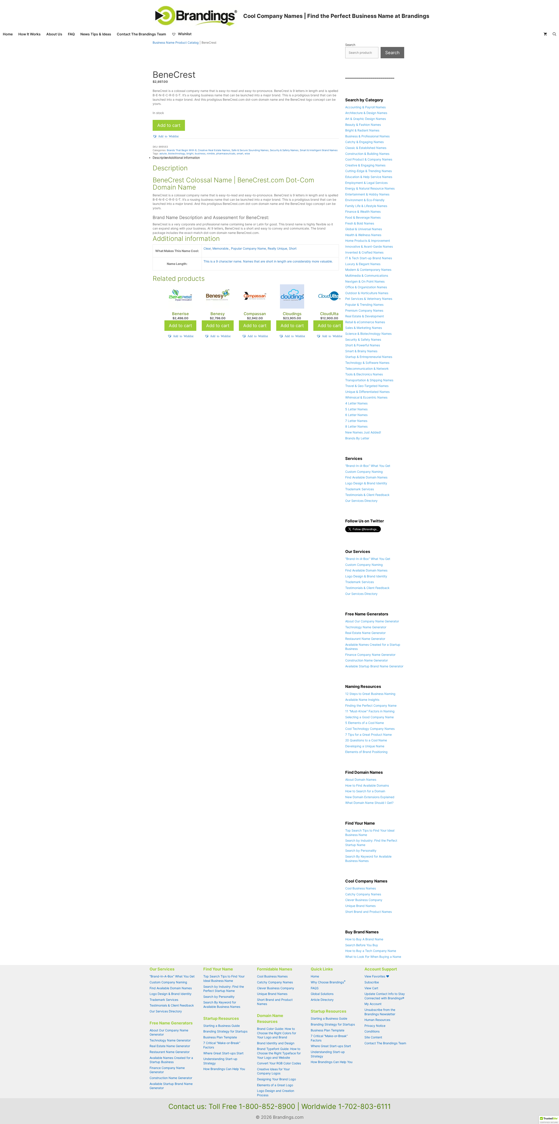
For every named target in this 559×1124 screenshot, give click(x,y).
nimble (211, 153)
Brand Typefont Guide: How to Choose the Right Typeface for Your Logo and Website (279, 1053)
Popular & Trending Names (364, 304)
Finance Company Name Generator (370, 654)
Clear (207, 248)
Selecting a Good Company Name (369, 717)
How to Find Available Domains (367, 785)
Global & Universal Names (363, 229)
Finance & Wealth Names (363, 211)
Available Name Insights (362, 699)
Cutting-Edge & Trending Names (368, 171)
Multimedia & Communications (366, 275)
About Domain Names (360, 779)
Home (8, 34)
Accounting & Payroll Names (365, 107)
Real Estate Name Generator (365, 633)
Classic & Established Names (365, 148)
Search (350, 45)
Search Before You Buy (361, 945)
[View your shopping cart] (545, 34)
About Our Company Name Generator (372, 621)
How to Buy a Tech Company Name (370, 951)
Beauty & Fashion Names (363, 124)
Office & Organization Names (366, 287)
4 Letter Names (356, 403)
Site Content (373, 1037)
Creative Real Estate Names (214, 150)
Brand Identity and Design (275, 1043)
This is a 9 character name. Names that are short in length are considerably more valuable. (268, 261)
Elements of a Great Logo (275, 1085)
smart (240, 153)
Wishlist (184, 34)
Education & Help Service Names (368, 177)
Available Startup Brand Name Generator (374, 666)
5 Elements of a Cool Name (364, 723)
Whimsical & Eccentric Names (366, 397)
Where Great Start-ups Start (223, 1053)
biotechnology (176, 153)
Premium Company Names (364, 310)
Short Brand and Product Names (368, 911)
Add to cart (168, 125)
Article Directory (322, 999)
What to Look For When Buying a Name (373, 956)
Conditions (372, 1031)
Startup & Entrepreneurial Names (368, 357)
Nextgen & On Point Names (365, 281)
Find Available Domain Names (366, 477)
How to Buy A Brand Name (364, 939)
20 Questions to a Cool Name (366, 740)
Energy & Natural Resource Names (370, 188)
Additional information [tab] (184, 157)
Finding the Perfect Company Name (371, 705)
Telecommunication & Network (367, 368)
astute (163, 153)
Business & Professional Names (367, 136)
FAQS (315, 988)
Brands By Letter (357, 438)
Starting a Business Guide (221, 1025)
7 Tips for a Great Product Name (368, 734)
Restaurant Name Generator (365, 639)
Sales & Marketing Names (363, 328)
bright (189, 153)
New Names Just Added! (363, 432)
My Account (372, 1004)
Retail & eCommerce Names (365, 322)
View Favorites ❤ (376, 976)
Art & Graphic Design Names (365, 119)
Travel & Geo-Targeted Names (366, 386)
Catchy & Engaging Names (364, 142)
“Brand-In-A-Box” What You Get (367, 466)
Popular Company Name (248, 248)
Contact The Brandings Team (141, 34)
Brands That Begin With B (182, 150)
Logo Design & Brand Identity (366, 483)
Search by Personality (360, 850)
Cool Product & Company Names (368, 159)
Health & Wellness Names (363, 235)
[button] (166, 136)
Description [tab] (161, 157)
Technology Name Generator (365, 627)
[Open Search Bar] (554, 34)
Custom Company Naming (364, 471)
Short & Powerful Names (362, 345)
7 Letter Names (356, 421)
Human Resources (377, 1020)
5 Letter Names (356, 409)
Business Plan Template (220, 1037)
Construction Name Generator (366, 660)
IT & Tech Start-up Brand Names (368, 258)
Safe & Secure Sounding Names (250, 150)
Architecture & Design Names (366, 113)
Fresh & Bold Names (359, 223)
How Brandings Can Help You (224, 1069)
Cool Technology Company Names (370, 728)
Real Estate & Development (364, 316)
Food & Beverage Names (363, 217)
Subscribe (371, 982)
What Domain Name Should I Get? (369, 803)
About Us (54, 34)
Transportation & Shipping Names (369, 380)
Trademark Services (359, 489)
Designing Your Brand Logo (276, 1079)
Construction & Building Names (367, 153)
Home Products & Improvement (367, 240)
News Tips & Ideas (95, 34)
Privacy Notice (374, 1025)
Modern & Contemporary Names (368, 269)
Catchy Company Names (363, 894)
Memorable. (220, 248)
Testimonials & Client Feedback (367, 495)
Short (293, 248)
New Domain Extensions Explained (369, 797)
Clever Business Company (363, 900)
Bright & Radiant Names (362, 130)
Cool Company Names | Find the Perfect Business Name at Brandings (336, 16)
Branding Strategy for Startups (225, 1031)
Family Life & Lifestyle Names (366, 206)
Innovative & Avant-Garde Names (369, 246)
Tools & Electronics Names (364, 374)
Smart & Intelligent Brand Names (319, 150)
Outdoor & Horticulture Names (366, 293)
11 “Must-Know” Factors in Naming (370, 711)
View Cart (371, 988)
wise (247, 153)
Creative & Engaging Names (365, 165)
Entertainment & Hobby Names (367, 194)
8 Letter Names (356, 426)
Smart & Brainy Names (361, 351)
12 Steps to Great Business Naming (370, 694)
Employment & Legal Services (366, 183)
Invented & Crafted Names (364, 252)
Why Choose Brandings (328, 982)
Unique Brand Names (360, 906)
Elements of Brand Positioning (366, 752)
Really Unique (277, 248)
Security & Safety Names (284, 150)
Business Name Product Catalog (176, 42)
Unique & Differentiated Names (367, 392)
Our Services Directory (361, 500)
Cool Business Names (360, 888)
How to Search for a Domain (365, 791)
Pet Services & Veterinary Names (368, 298)
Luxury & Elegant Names (362, 264)
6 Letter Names (356, 415)
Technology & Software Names (367, 362)
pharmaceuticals (225, 153)
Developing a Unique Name (364, 746)
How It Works (29, 34)
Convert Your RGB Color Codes (279, 1063)
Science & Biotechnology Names (368, 333)
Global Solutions (322, 994)
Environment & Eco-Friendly (365, 200)
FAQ (71, 34)
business (200, 153)
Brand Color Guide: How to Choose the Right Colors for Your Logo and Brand (276, 1033)
